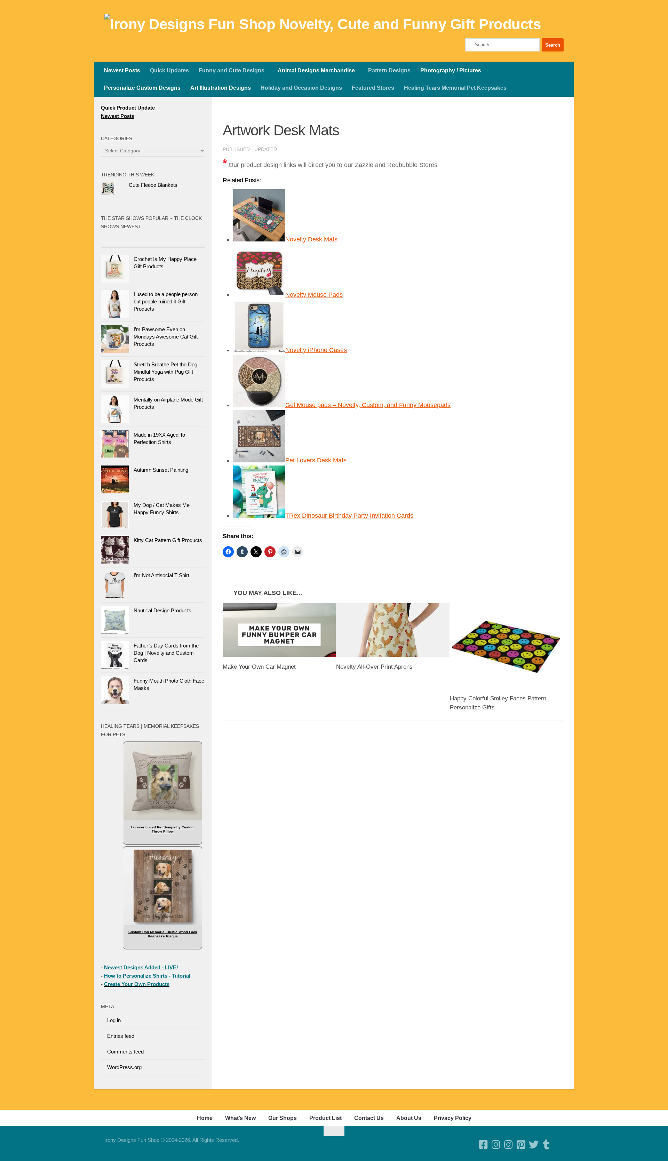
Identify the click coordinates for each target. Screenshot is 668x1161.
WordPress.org (124, 1067)
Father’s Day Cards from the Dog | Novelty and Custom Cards (166, 653)
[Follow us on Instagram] (509, 1145)
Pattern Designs (389, 70)
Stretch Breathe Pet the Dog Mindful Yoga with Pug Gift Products (165, 371)
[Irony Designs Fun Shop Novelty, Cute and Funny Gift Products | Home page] (322, 24)
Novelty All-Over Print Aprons (374, 666)
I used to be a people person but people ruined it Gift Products (166, 301)
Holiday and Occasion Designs (301, 88)
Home (205, 1118)
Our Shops (282, 1118)
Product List (325, 1118)
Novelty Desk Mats (311, 239)
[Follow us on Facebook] (483, 1145)
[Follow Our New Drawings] (496, 1145)
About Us (408, 1118)
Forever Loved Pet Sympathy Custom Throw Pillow (162, 829)
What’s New (240, 1118)
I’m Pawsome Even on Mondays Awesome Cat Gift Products (166, 336)
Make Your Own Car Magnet (259, 666)
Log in (114, 1020)
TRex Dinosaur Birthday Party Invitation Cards (349, 515)
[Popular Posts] (127, 240)
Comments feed (125, 1052)
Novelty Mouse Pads (314, 294)
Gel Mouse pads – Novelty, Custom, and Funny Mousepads (368, 404)
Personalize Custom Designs (142, 88)
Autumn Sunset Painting (161, 470)
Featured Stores (373, 88)
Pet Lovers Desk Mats (316, 460)
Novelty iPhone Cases (316, 350)
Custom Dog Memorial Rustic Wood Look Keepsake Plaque (162, 934)
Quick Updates (169, 70)
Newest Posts (122, 70)
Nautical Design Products (162, 610)
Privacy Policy (452, 1118)
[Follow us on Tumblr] (546, 1145)
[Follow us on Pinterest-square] (521, 1145)
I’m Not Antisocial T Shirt (161, 575)
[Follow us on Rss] (559, 1145)
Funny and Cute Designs (231, 70)
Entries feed (120, 1036)
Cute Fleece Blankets (153, 185)
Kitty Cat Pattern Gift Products (168, 540)
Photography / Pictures (450, 70)
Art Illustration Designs (220, 88)
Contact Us (369, 1118)
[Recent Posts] (179, 240)
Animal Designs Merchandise (316, 70)
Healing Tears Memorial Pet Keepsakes (455, 88)
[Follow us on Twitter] (534, 1145)
